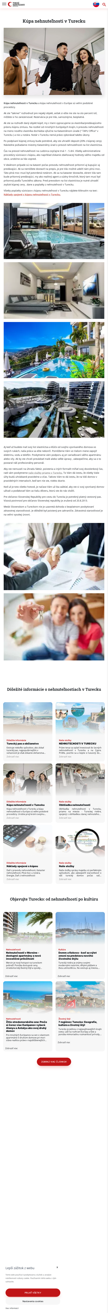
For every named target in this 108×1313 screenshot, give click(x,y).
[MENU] (4, 4)
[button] (33, 1293)
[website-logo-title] (16, 4)
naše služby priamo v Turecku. (45, 472)
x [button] (57, 1267)
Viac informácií (12, 1308)
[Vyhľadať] (103, 4)
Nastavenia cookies (33, 1301)
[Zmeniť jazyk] (96, 4)
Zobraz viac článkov (54, 1061)
